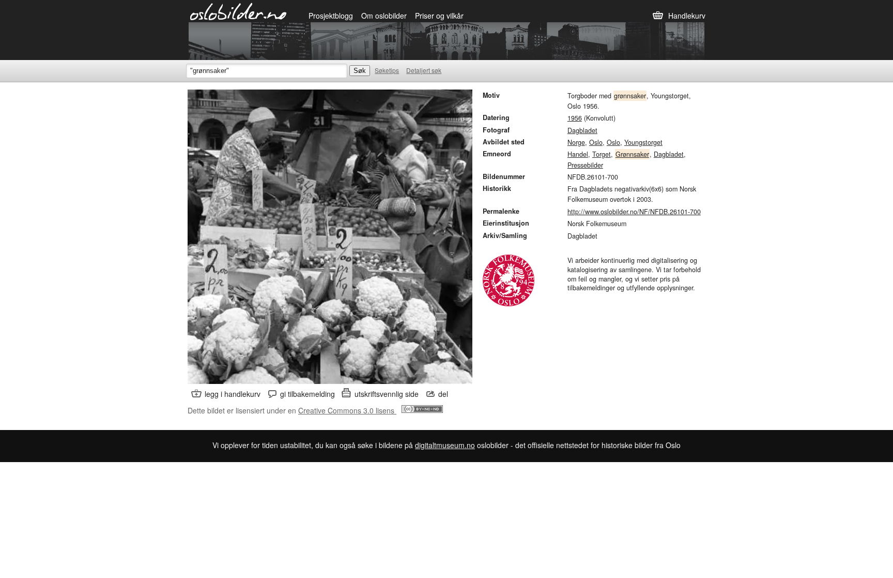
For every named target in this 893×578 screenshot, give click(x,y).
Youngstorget (643, 142)
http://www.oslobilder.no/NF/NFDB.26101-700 (634, 211)
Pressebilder (585, 165)
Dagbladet (582, 130)
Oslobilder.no (238, 11)
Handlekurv (686, 15)
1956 (574, 118)
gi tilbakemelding (307, 394)
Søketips (387, 70)
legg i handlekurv (232, 394)
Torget (601, 154)
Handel (577, 154)
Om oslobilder (384, 15)
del (443, 394)
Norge (576, 142)
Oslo (596, 142)
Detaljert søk (423, 70)
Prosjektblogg (331, 15)
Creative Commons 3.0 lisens (347, 410)
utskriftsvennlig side (387, 394)
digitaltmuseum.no (445, 445)
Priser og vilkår (439, 15)
